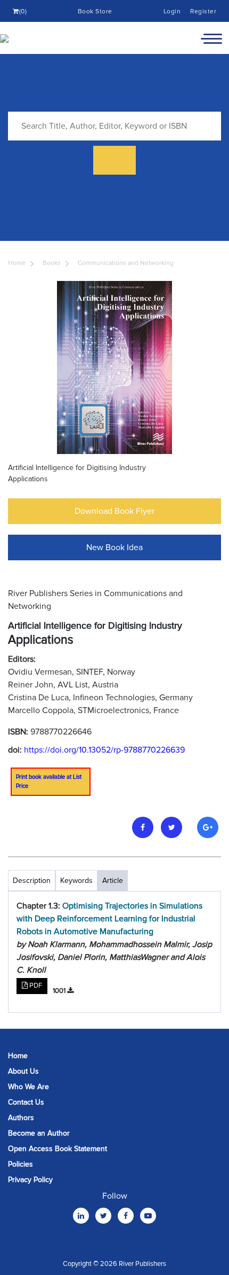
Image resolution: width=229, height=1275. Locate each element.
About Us (23, 1071)
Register (203, 11)
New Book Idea (114, 547)
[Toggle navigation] (211, 38)
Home (17, 263)
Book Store (95, 11)
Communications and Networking (126, 263)
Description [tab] (32, 880)
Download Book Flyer (114, 511)
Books (52, 263)
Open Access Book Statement (57, 1148)
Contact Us (26, 1102)
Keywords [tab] (76, 880)
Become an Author (39, 1133)
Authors (21, 1117)
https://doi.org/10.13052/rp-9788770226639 (104, 750)
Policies (20, 1164)
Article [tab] (112, 880)
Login (172, 11)
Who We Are (28, 1086)
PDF (35, 985)
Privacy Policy (30, 1179)
